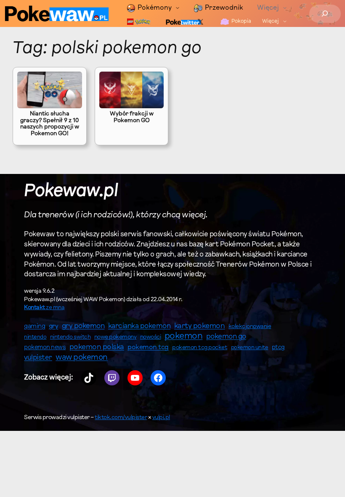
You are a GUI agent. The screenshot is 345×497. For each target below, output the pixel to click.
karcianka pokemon (139, 326)
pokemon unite (249, 347)
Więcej (268, 8)
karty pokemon (199, 326)
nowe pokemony (115, 337)
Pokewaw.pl (71, 191)
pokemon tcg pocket (199, 348)
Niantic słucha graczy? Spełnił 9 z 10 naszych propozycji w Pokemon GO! (49, 124)
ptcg (278, 348)
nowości (150, 337)
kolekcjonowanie (249, 327)
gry (53, 326)
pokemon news (45, 348)
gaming (34, 326)
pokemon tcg (148, 347)
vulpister (38, 358)
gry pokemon (83, 326)
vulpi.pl (161, 418)
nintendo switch (70, 337)
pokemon (184, 336)
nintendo (35, 337)
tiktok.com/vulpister (121, 418)
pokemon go (226, 337)
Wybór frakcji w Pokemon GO (132, 117)
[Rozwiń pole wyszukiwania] (325, 14)
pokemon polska (96, 347)
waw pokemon (82, 358)
